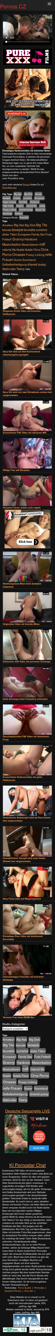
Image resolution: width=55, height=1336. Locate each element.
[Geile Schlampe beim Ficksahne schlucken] (27, 680)
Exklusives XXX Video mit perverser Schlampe (27, 661)
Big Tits (41, 224)
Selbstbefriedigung (14, 264)
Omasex (18, 254)
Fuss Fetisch (42, 1056)
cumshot (27, 198)
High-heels (8, 205)
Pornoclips (39, 1287)
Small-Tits (40, 209)
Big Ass (17, 194)
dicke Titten (9, 234)
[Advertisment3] (27, 529)
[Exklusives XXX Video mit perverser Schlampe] (27, 643)
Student (18, 213)
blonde (38, 194)
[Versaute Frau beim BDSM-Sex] (27, 999)
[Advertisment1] (27, 88)
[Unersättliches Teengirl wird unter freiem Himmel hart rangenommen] (27, 840)
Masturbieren (30, 244)
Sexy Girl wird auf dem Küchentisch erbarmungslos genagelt (21, 353)
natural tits (31, 205)
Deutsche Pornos (13, 1290)
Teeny (20, 268)
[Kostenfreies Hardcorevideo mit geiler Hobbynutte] (27, 758)
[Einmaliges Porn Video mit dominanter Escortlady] (27, 918)
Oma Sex (28, 1290)
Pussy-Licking (9, 209)
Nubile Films (32, 250)
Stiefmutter (9, 269)
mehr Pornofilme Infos (13, 178)
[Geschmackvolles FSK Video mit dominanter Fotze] (27, 718)
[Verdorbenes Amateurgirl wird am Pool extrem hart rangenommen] (27, 799)
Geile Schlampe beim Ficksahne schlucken (25, 698)
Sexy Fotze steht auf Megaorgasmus (22, 898)
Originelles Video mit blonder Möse (21, 624)
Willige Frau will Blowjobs (16, 470)
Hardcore (34, 201)
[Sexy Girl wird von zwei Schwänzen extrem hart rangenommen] (27, 373)
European (39, 198)
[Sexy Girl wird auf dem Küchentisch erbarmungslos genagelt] (27, 333)
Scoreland (29, 260)
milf (42, 244)
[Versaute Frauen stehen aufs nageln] (27, 489)
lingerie (19, 205)
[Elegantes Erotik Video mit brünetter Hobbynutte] (27, 292)
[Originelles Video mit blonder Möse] (27, 606)
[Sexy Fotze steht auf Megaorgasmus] (27, 880)
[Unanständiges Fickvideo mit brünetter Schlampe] (27, 958)
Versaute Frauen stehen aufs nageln (22, 507)
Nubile (20, 250)
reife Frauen (12, 1088)
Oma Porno (40, 1075)
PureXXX (24, 217)
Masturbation (11, 244)
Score (18, 260)
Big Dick (28, 194)
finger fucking (9, 201)
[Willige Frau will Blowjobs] (27, 452)
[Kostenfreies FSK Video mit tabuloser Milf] (27, 414)
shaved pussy (26, 209)
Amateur (7, 225)
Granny (18, 238)
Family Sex (38, 234)
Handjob (23, 201)
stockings (7, 213)
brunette (29, 229)
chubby (16, 198)
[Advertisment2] (27, 129)
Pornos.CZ (13, 6)
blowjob (6, 198)
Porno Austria (24, 1287)
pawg (42, 205)
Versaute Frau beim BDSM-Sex (18, 1017)
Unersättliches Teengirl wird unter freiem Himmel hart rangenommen (24, 860)
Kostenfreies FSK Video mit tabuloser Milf (24, 432)
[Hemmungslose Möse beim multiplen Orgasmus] (27, 565)
